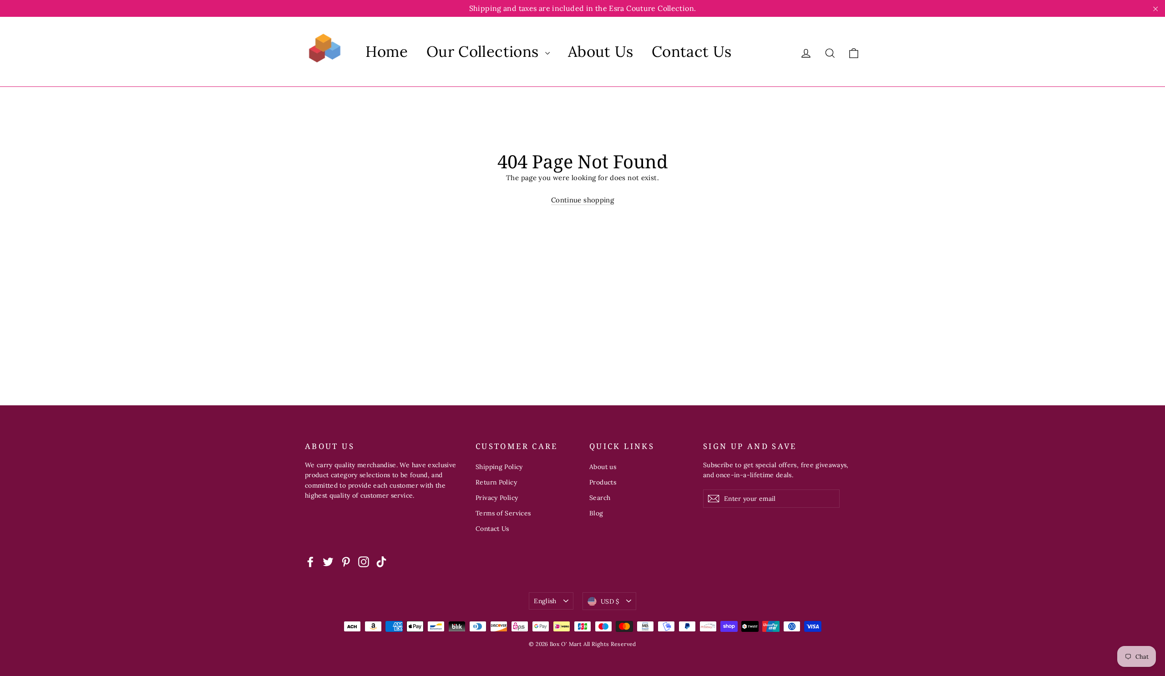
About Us (600, 51)
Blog (596, 513)
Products (602, 482)
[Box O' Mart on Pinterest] (345, 561)
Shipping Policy (499, 467)
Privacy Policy (497, 498)
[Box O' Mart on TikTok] (381, 561)
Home (386, 51)
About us (602, 467)
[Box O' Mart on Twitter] (328, 561)
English (545, 601)
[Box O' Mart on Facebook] (310, 561)
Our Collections (484, 51)
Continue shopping (582, 200)
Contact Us (692, 51)
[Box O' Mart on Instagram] (363, 561)
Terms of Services (503, 513)
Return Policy (496, 482)
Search (599, 498)
